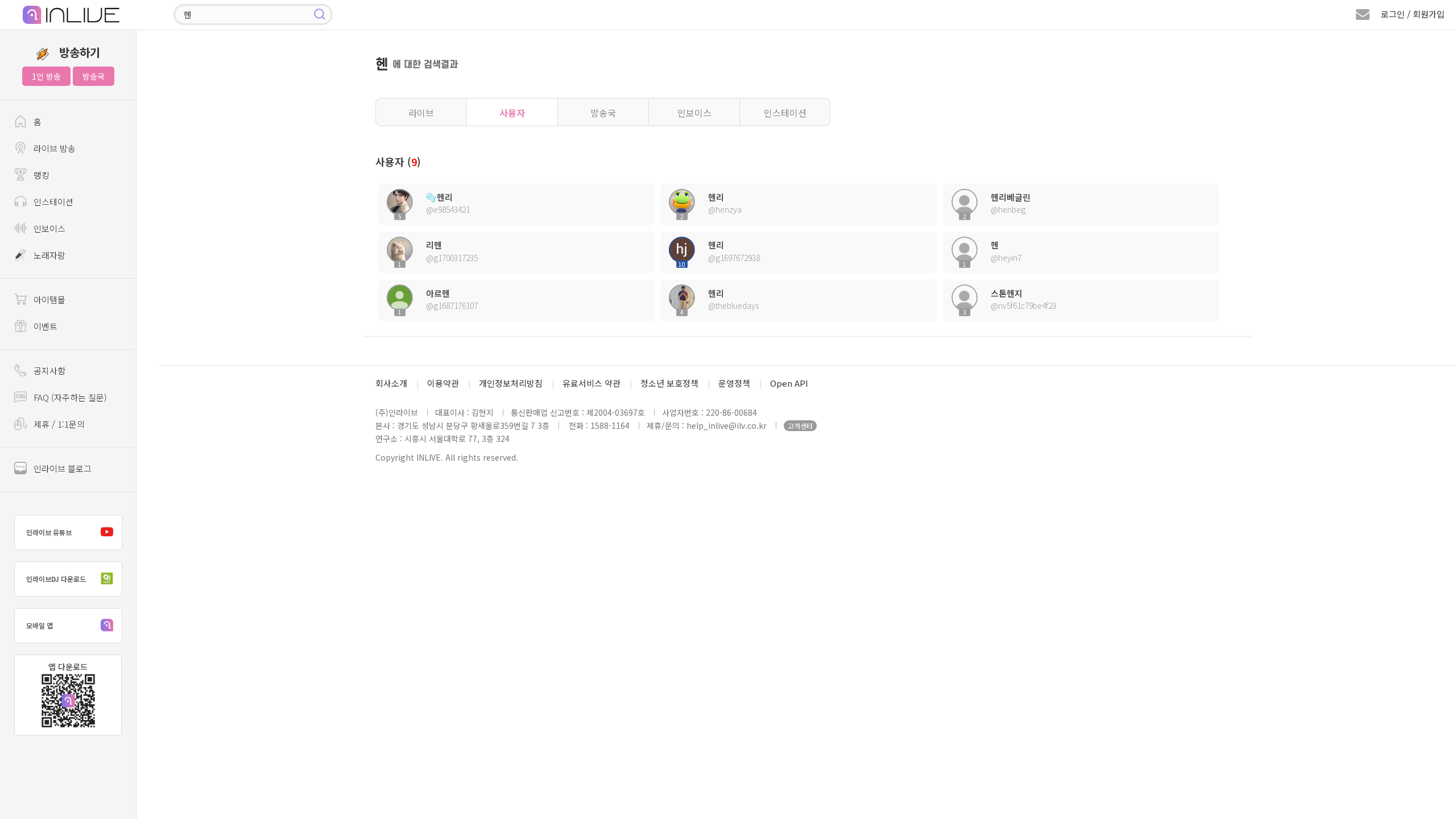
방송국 (93, 76)
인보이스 (694, 112)
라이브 (421, 112)
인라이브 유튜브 (49, 532)
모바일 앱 (39, 625)
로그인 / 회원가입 (1413, 14)
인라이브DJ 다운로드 (56, 579)
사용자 (512, 112)
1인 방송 (46, 76)
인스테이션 (785, 112)
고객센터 (800, 426)
